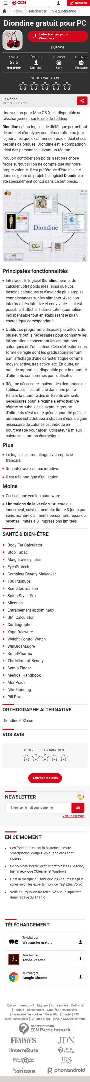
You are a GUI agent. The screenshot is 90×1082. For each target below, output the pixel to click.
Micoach (15, 603)
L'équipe (42, 1005)
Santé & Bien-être (25, 534)
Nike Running (19, 689)
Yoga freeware (20, 632)
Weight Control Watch (27, 639)
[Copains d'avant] (23, 1060)
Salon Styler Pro (22, 595)
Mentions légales (16, 1019)
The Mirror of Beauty (26, 660)
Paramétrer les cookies (27, 1014)
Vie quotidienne (64, 11)
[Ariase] (23, 1070)
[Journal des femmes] (23, 1040)
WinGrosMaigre (21, 646)
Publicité (77, 1005)
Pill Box (14, 697)
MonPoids (17, 682)
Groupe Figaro (40, 1019)
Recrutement (35, 1010)
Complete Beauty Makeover (32, 574)
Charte (66, 1014)
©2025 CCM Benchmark (69, 1019)
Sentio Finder (19, 668)
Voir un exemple (73, 816)
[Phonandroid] (66, 1070)
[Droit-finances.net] (66, 1050)
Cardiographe (19, 624)
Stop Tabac (18, 552)
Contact (19, 1010)
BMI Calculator (21, 617)
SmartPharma (20, 653)
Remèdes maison (23, 588)
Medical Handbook (24, 675)
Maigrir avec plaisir (24, 559)
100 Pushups (19, 581)
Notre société (59, 1005)
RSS (76, 1014)
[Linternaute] (23, 1050)
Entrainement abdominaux (31, 610)
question (81, 3)
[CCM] (19, 3)
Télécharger (37, 11)
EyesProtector (20, 566)
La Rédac (9, 99)
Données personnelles (62, 1010)
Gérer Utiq (51, 1014)
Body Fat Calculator (25, 545)
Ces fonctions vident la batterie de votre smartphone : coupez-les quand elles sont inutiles (42, 853)
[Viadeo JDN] (66, 1060)
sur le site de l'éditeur (49, 118)
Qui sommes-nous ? (20, 1005)
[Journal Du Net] (66, 1040)
